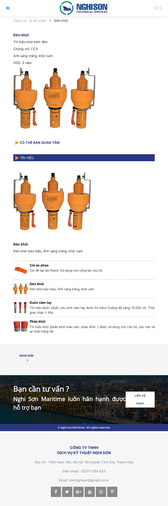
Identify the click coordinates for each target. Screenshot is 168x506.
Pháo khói (37, 321)
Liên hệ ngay (140, 399)
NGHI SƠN (26, 355)
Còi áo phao (39, 265)
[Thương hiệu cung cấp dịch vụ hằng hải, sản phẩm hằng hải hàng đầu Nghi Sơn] (84, 8)
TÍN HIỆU (26, 158)
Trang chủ (20, 20)
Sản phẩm (39, 20)
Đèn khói (20, 244)
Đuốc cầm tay (40, 302)
